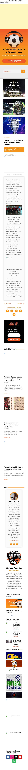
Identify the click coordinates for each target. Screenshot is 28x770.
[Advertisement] (14, 16)
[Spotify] (14, 761)
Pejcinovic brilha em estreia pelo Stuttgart (17, 633)
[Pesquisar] (23, 71)
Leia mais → (7, 393)
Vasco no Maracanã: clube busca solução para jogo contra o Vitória (13, 379)
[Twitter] (14, 544)
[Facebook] (11, 544)
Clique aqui (14, 93)
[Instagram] (17, 544)
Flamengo (7, 137)
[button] (7, 311)
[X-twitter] (16, 757)
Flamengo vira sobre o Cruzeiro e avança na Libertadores (11, 425)
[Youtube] (20, 757)
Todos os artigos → (14, 540)
